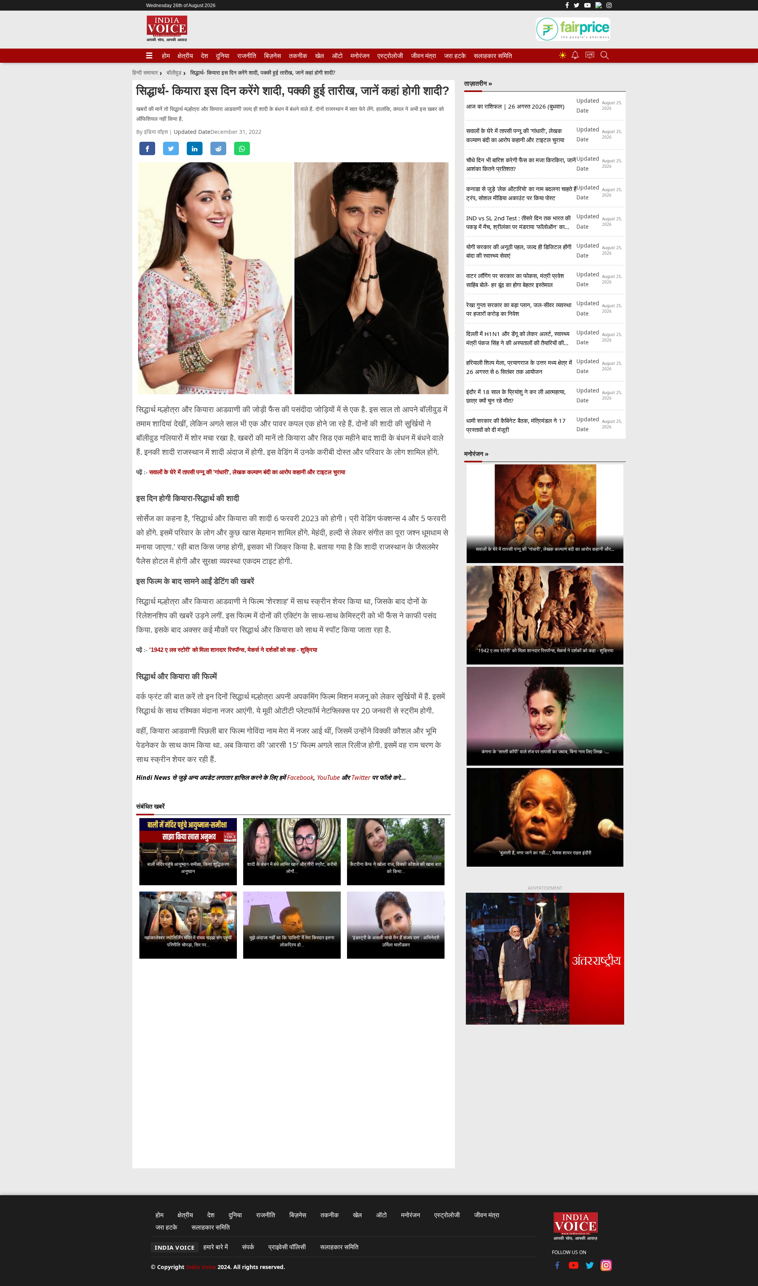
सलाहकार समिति (490, 55)
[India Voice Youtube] (587, 6)
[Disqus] (293, 1064)
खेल (319, 55)
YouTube (329, 777)
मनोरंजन (359, 55)
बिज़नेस (271, 55)
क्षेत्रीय (184, 55)
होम (165, 55)
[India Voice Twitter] (577, 6)
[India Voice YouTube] (574, 1268)
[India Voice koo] (598, 6)
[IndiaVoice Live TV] (589, 56)
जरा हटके (453, 55)
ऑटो (336, 55)
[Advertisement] (545, 1096)
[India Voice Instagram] (609, 6)
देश (204, 55)
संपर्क (248, 1247)
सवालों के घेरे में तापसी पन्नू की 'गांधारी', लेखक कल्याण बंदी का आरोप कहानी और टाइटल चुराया (247, 472)
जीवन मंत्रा (422, 55)
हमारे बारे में (215, 1247)
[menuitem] (166, 56)
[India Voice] (167, 40)
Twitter (360, 777)
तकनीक (297, 55)
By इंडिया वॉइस (152, 131)
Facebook (300, 777)
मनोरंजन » (476, 453)
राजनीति (245, 55)
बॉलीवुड (174, 72)
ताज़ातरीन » (478, 83)
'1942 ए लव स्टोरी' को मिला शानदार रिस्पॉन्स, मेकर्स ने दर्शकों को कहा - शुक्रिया (233, 649)
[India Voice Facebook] (567, 6)
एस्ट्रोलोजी (388, 55)
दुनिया (222, 55)
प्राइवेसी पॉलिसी (287, 1247)
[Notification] (575, 57)
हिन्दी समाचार (145, 72)
